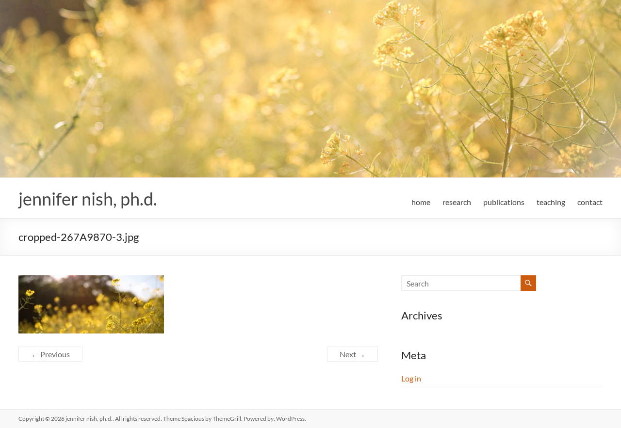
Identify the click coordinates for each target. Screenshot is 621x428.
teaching (551, 201)
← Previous (50, 354)
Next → (352, 354)
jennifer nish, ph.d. (87, 198)
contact (590, 201)
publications (503, 201)
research (456, 201)
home (420, 201)
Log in (411, 378)
